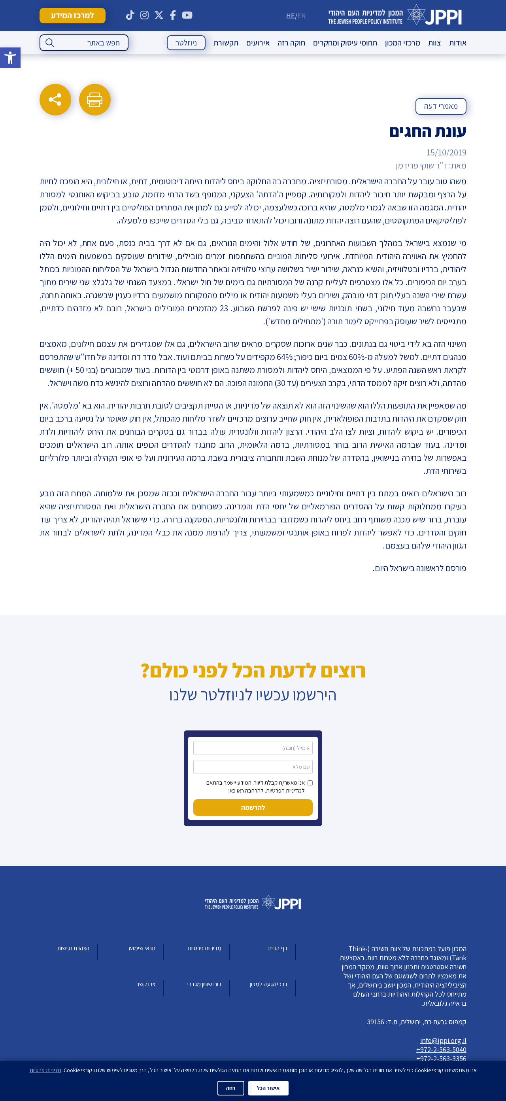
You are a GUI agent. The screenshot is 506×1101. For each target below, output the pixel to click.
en (301, 15)
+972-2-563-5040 (441, 1049)
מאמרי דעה (441, 106)
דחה (231, 1088)
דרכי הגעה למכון (268, 984)
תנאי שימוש (141, 948)
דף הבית (277, 948)
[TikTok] (130, 15)
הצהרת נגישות (73, 948)
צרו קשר (145, 984)
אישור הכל (268, 1088)
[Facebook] (173, 15)
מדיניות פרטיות (204, 948)
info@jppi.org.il (443, 1040)
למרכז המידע (72, 15)
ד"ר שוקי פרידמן (421, 165)
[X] (159, 15)
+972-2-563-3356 (441, 1058)
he (290, 15)
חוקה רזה (291, 43)
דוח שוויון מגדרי (204, 984)
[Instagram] (145, 15)
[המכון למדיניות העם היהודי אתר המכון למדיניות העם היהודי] (395, 15)
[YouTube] (187, 15)
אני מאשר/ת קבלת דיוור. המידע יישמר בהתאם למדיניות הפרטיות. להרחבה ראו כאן (255, 786)
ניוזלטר (186, 43)
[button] (10, 57)
